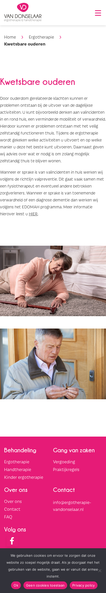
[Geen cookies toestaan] (99, 570)
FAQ (8, 516)
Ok (16, 585)
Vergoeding (64, 461)
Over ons (13, 501)
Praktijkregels (66, 469)
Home (10, 37)
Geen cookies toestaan (45, 585)
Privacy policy (83, 585)
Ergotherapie (41, 37)
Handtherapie (17, 469)
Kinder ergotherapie (23, 477)
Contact (12, 509)
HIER (33, 213)
